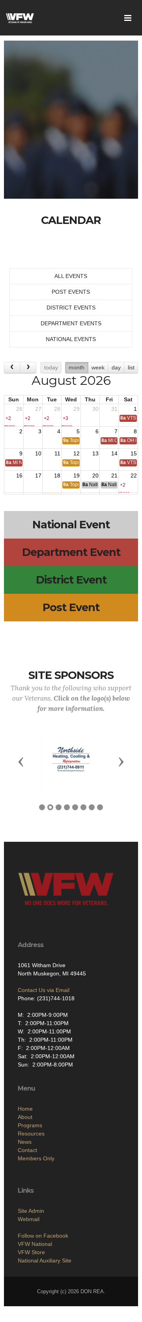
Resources (31, 1133)
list (131, 367)
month (76, 367)
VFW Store (31, 1252)
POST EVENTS (71, 292)
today (51, 367)
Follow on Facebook (43, 1235)
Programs (30, 1125)
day (116, 367)
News (25, 1142)
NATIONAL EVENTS (71, 339)
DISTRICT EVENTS (71, 307)
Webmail (28, 1219)
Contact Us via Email (43, 990)
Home (25, 1109)
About (25, 1117)
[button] (21, 761)
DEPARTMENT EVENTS (71, 323)
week (98, 367)
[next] (28, 367)
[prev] (12, 367)
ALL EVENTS (70, 276)
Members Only (36, 1158)
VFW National (35, 1244)
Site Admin (31, 1211)
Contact (27, 1150)
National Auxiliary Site (44, 1260)
